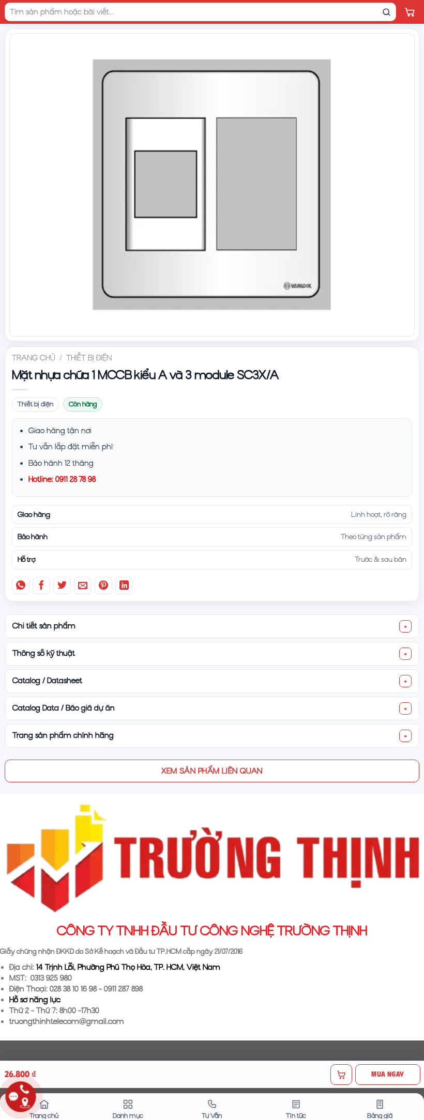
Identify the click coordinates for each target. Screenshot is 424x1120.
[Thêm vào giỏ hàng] (341, 1074)
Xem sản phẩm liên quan (211, 770)
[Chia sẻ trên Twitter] (62, 585)
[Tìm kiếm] (386, 12)
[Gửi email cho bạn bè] (83, 585)
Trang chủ (33, 357)
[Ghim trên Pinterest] (103, 585)
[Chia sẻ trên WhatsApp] (20, 585)
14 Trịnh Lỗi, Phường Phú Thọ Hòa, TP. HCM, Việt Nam (128, 967)
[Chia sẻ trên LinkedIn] (124, 585)
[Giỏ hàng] (409, 12)
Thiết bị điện (89, 357)
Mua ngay (387, 1074)
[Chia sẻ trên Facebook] (41, 585)
